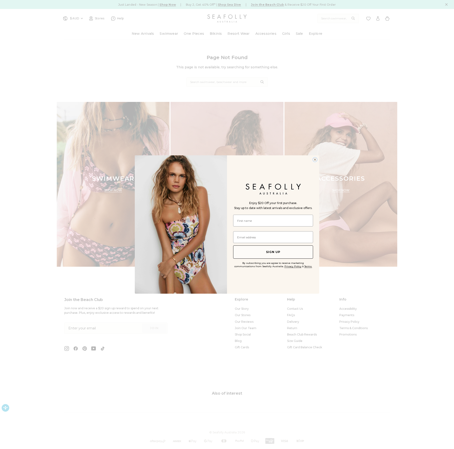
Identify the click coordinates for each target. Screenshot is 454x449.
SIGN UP (273, 252)
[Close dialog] (315, 159)
